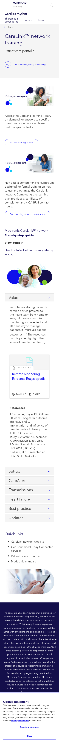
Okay (29, 736)
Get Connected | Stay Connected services (32, 549)
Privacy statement (20, 720)
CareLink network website (27, 541)
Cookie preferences (29, 727)
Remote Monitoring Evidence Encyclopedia (29, 376)
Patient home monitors (25, 556)
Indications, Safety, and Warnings (32, 64)
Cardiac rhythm (16, 14)
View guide (12, 242)
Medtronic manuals (23, 561)
